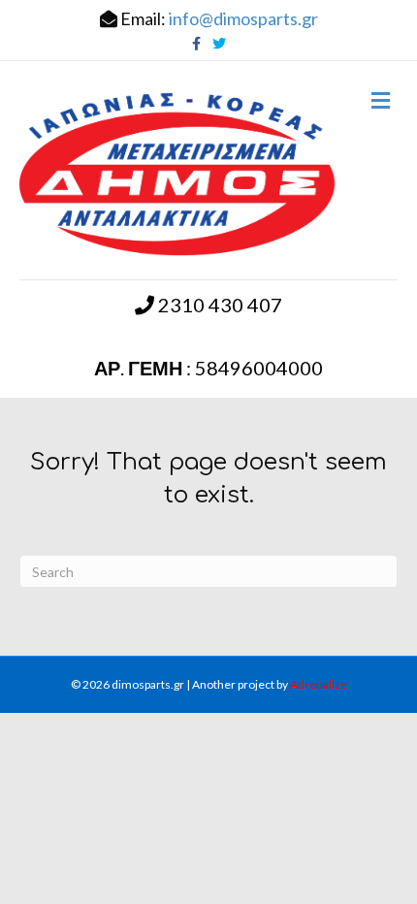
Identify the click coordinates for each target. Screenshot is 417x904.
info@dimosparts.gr (243, 18)
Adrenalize (318, 684)
